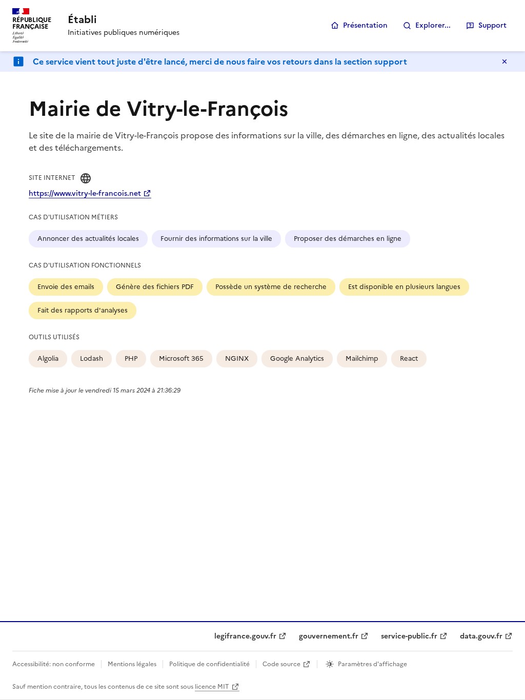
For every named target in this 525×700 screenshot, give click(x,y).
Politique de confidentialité (209, 664)
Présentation (365, 25)
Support (492, 25)
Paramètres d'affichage (372, 664)
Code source (281, 664)
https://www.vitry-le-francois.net (85, 193)
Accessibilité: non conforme (53, 664)
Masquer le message (504, 61)
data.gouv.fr (481, 636)
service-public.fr (409, 636)
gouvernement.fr (328, 636)
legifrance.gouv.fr (245, 636)
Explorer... (433, 25)
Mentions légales (132, 664)
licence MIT (212, 686)
